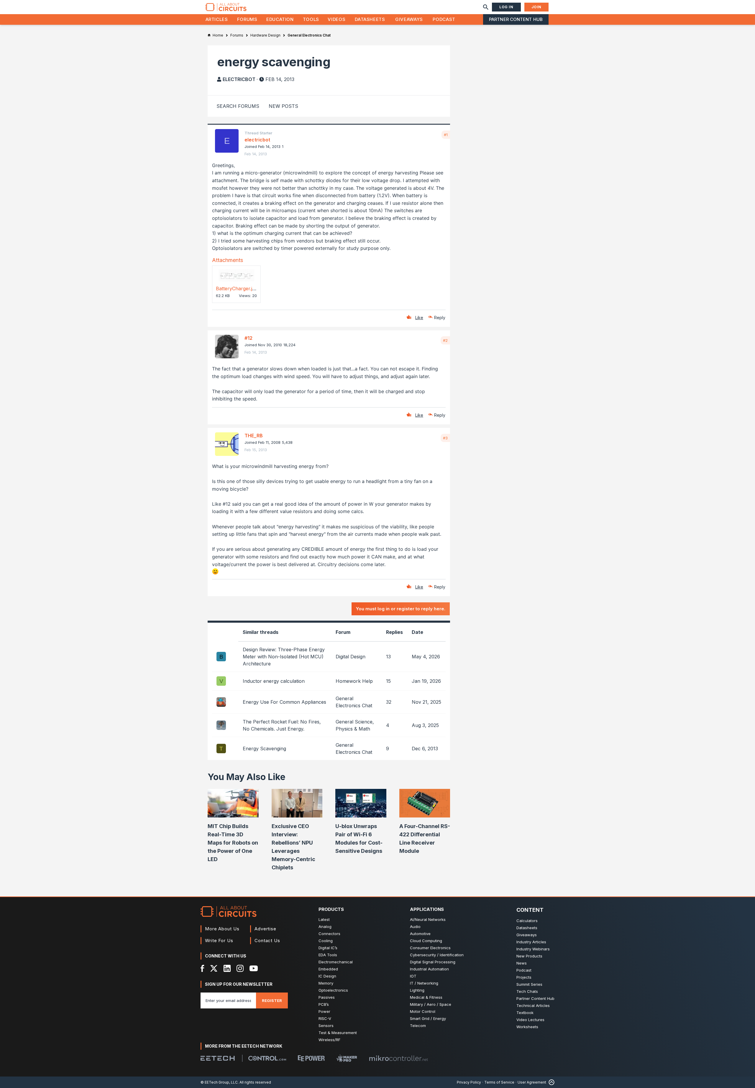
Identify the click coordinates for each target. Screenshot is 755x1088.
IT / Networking (424, 983)
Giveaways (409, 19)
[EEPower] (311, 1058)
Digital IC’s (328, 947)
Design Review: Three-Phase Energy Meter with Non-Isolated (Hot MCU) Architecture (284, 657)
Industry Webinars (533, 949)
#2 (445, 340)
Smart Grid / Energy (428, 1018)
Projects (523, 977)
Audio (415, 926)
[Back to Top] (550, 1082)
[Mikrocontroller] (398, 1058)
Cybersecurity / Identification (437, 954)
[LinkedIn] (227, 968)
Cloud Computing (426, 940)
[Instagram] (240, 968)
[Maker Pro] (347, 1058)
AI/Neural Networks (428, 919)
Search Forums (237, 106)
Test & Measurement (338, 1032)
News (521, 963)
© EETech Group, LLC (219, 1082)
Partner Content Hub (516, 19)
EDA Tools (328, 954)
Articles (217, 19)
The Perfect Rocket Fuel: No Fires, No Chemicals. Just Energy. (282, 725)
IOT (413, 976)
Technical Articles (533, 1005)
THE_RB (253, 436)
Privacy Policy (469, 1082)
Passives (327, 997)
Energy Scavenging (264, 748)
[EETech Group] (218, 1058)
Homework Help (354, 681)
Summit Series (529, 984)
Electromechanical (336, 962)
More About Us (222, 929)
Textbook (525, 1012)
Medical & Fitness (426, 997)
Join (536, 7)
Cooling (326, 940)
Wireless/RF (329, 1039)
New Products (529, 956)
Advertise (265, 929)
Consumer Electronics (430, 947)
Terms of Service (499, 1082)
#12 (248, 338)
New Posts (283, 106)
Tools (311, 19)
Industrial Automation (429, 969)
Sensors (326, 1025)
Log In (506, 7)
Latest (324, 919)
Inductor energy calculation (274, 681)
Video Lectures (530, 1019)
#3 (445, 438)
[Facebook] (202, 968)
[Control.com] (267, 1058)
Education (280, 19)
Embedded (328, 969)
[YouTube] (254, 968)
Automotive (420, 933)
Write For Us (219, 940)
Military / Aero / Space (430, 1004)
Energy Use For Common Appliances (284, 702)
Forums (247, 19)
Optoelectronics (333, 990)
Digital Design (350, 657)
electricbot (239, 79)
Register (272, 1000)
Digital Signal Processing (432, 962)
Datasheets (370, 19)
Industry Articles (531, 941)
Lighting (417, 990)
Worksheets (527, 1026)
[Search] (485, 7)
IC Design (327, 976)
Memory (326, 983)
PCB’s (324, 1004)
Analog (325, 926)
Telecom (418, 1025)
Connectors (329, 933)
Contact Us (267, 940)
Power (324, 1011)
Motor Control (422, 1011)
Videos (336, 19)
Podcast (444, 19)
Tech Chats (527, 991)
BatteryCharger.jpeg (238, 288)
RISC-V (325, 1018)
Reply (439, 317)
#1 (446, 134)
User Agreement (532, 1082)
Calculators (527, 920)
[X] (214, 968)
